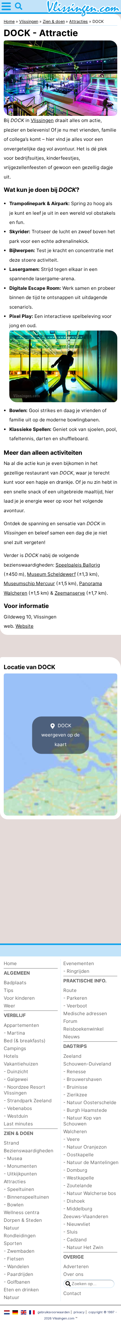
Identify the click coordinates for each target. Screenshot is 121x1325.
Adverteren (76, 1266)
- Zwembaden (19, 1251)
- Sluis (70, 1232)
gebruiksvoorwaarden (54, 1312)
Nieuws (71, 1037)
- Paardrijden (18, 1274)
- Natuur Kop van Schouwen (82, 1121)
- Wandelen (16, 1266)
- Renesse (74, 1071)
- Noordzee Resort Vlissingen (24, 1090)
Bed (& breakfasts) (25, 1041)
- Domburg (75, 1170)
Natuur (11, 1228)
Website (25, 626)
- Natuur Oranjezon (85, 1147)
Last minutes (18, 1124)
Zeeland (72, 1056)
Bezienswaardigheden (28, 1151)
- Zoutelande (77, 1185)
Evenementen (78, 963)
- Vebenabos (18, 1108)
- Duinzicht (16, 1071)
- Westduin (16, 1116)
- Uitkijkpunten (20, 1174)
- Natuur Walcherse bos (89, 1193)
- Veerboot (75, 1006)
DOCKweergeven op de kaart (60, 735)
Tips (8, 990)
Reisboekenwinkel (83, 1029)
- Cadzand (75, 1240)
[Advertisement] (60, 646)
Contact (72, 1293)
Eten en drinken (21, 1290)
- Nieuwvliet (76, 1224)
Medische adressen (85, 1013)
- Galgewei (16, 1079)
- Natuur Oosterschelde (89, 1102)
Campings (15, 1048)
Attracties (15, 1181)
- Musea (13, 1158)
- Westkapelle (78, 1178)
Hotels (11, 1056)
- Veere (71, 1139)
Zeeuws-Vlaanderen (85, 1216)
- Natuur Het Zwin (83, 1247)
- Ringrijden (76, 971)
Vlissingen (42, 120)
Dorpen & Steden (23, 1220)
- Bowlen (14, 1205)
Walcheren (75, 1131)
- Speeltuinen (19, 1189)
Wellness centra (21, 1212)
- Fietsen (14, 1259)
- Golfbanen (17, 1282)
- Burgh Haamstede (85, 1110)
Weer (9, 1006)
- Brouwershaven (82, 1079)
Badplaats (15, 982)
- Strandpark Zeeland (28, 1100)
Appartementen (21, 1025)
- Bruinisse (75, 1087)
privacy (79, 1312)
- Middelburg (77, 1209)
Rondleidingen (20, 1235)
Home (10, 963)
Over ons (73, 1274)
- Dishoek (74, 1201)
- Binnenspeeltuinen (26, 1197)
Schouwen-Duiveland (87, 1064)
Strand (11, 1143)
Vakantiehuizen (21, 1064)
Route (70, 990)
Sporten (13, 1243)
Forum (70, 1021)
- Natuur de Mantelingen (91, 1162)
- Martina (14, 1033)
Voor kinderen (19, 998)
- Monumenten (20, 1166)
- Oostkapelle (78, 1155)
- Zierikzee (75, 1095)
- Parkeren (75, 998)
